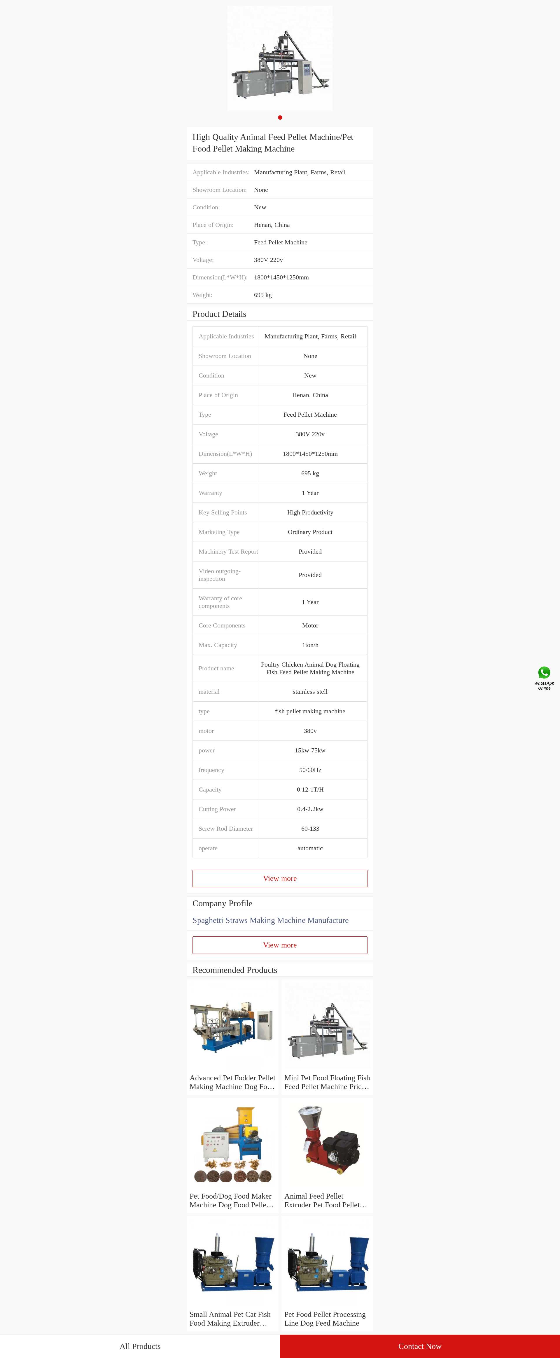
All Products (140, 1346)
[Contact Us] (545, 679)
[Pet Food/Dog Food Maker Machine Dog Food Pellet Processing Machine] (233, 1187)
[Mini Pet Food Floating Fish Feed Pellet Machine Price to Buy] (327, 1069)
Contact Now (420, 1346)
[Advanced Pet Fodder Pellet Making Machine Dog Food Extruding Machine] (233, 1069)
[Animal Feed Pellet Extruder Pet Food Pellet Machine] (327, 1187)
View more (280, 878)
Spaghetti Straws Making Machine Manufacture (270, 920)
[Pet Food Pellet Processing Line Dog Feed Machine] (327, 1305)
